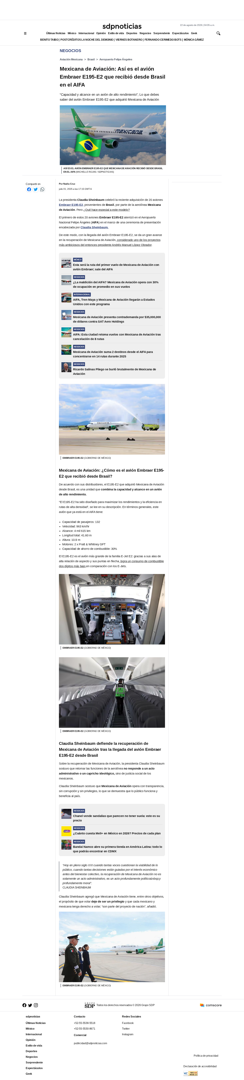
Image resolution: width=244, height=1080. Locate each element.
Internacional (86, 33)
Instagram (127, 1034)
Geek (194, 33)
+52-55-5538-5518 (84, 1023)
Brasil (91, 59)
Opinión (101, 33)
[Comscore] (211, 1005)
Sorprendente (161, 33)
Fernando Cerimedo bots (163, 39)
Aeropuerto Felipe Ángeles (115, 59)
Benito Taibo (49, 39)
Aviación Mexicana (71, 59)
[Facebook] (29, 189)
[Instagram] (36, 1005)
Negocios (145, 33)
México (72, 33)
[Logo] (122, 26)
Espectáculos (180, 33)
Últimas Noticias (55, 33)
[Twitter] (35, 189)
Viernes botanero (129, 39)
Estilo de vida (116, 33)
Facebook (127, 1023)
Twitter (126, 1028)
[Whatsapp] (42, 189)
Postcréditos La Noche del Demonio (86, 39)
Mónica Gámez (194, 39)
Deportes (131, 33)
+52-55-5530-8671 (84, 1028)
